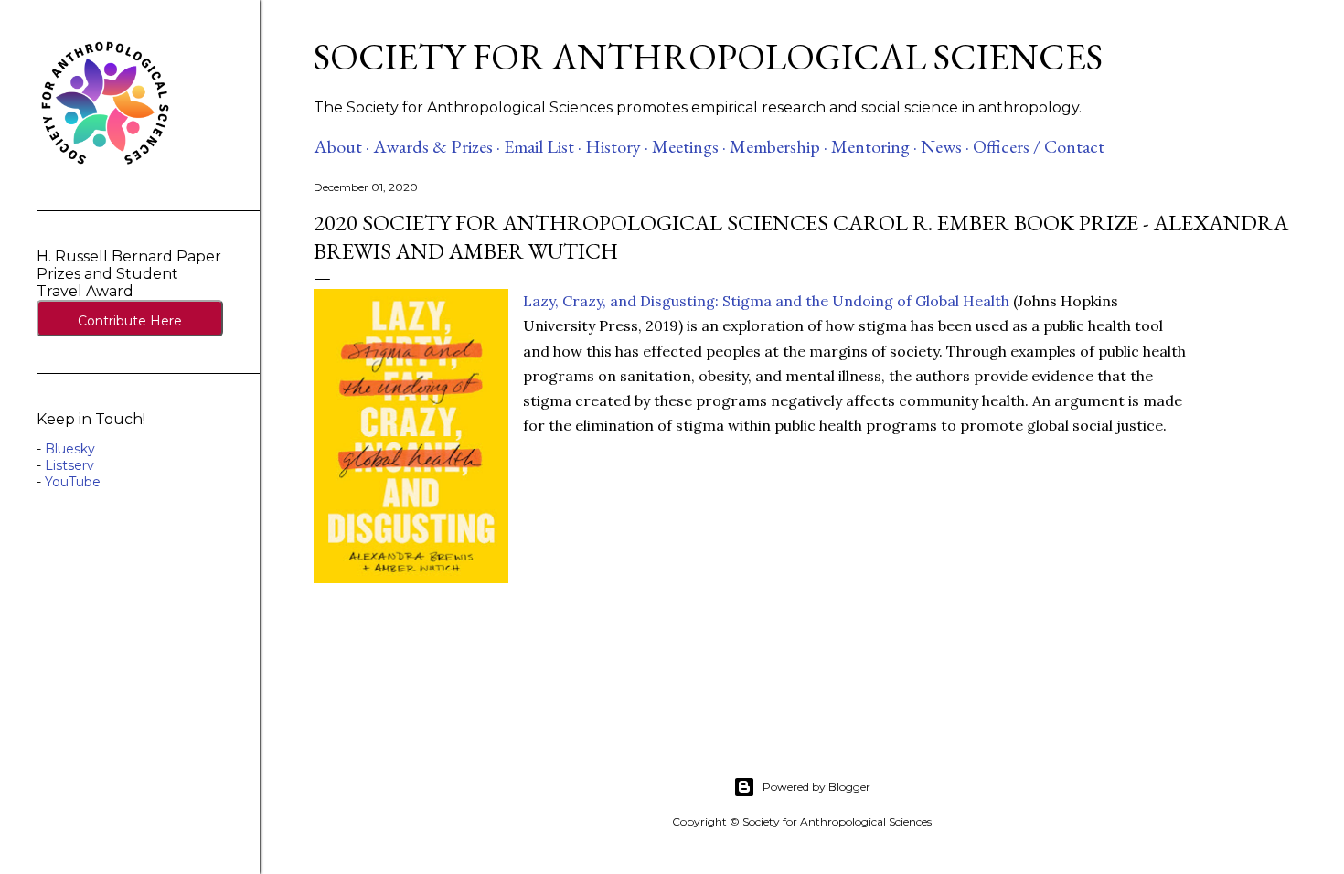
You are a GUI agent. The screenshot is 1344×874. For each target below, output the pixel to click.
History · (616, 146)
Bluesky (70, 449)
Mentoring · (874, 146)
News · (945, 146)
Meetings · (689, 146)
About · (341, 146)
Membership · (778, 146)
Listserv (69, 465)
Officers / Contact (1038, 146)
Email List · (542, 146)
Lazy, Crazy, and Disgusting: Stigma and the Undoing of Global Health (766, 301)
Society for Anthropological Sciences (708, 56)
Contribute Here (130, 321)
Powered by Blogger (816, 787)
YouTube (73, 482)
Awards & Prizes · (436, 146)
